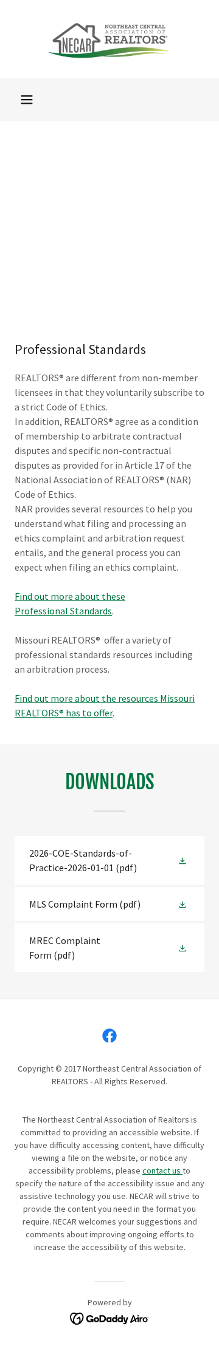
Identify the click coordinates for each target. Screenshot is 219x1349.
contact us (162, 1170)
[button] (27, 99)
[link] (110, 39)
